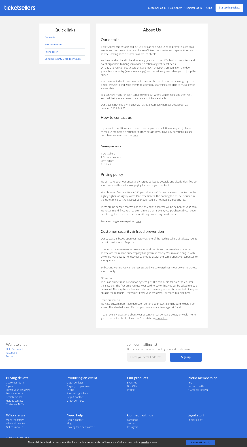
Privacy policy (195, 419)
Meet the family (15, 419)
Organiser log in (193, 8)
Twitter (10, 356)
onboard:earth (196, 386)
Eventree (132, 382)
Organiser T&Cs (75, 400)
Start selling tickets (229, 8)
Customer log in (157, 8)
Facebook (11, 352)
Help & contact (14, 349)
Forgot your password (18, 389)
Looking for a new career (80, 427)
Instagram (132, 427)
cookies (145, 442)
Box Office (133, 386)
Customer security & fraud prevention (63, 59)
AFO (190, 382)
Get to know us (14, 427)
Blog (69, 423)
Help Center (175, 8)
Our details (50, 38)
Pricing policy (51, 52)
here (135, 135)
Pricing (208, 8)
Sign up (10, 386)
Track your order (15, 393)
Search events (14, 397)
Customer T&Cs (15, 404)
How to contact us (53, 45)
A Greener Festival (198, 389)
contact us (161, 318)
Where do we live (15, 423)
